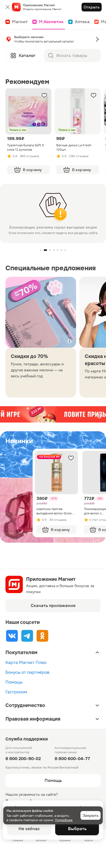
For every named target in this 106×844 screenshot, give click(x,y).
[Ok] (42, 635)
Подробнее (64, 820)
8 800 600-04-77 (72, 758)
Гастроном (16, 691)
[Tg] (27, 635)
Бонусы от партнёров (27, 672)
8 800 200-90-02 (23, 758)
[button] (53, 40)
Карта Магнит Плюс (26, 662)
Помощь (14, 682)
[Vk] (11, 635)
